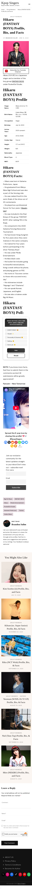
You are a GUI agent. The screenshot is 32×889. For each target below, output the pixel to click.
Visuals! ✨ (10, 333)
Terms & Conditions (13, 865)
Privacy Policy (10, 861)
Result (16, 355)
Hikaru (6, 503)
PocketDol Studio (9, 506)
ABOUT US (9, 857)
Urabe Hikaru (8, 514)
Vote (16, 350)
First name (10, 470)
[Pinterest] (16, 442)
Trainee (21, 510)
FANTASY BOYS (18, 81)
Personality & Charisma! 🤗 (15, 337)
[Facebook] (5, 442)
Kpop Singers (10, 3)
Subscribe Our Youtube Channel (18, 71)
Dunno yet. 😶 (11, 344)
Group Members (16, 16)
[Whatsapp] (19, 442)
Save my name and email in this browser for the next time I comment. (16, 826)
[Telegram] (26, 442)
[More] (15, 445)
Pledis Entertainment (17, 503)
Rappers (23, 696)
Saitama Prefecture (10, 510)
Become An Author (12, 868)
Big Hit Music (8, 499)
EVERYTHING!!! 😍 (12, 330)
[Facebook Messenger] (23, 442)
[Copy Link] (12, 445)
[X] (9, 442)
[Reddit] (12, 442)
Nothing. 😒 (10, 341)
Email (8, 478)
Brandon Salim (12, 38)
